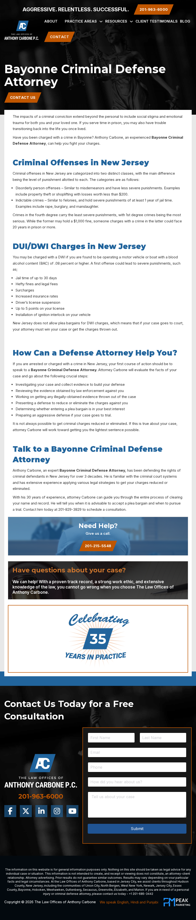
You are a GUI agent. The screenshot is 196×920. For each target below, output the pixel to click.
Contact (59, 37)
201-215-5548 (98, 546)
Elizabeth (120, 889)
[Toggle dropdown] (101, 21)
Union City (92, 885)
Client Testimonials (157, 21)
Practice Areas (81, 21)
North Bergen (110, 885)
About (51, 21)
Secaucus (90, 889)
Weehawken (55, 889)
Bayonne (24, 889)
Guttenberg (73, 889)
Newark (149, 885)
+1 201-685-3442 (141, 894)
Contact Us (23, 97)
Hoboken (38, 889)
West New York (131, 885)
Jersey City (128, 881)
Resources (116, 21)
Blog (185, 21)
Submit (137, 828)
